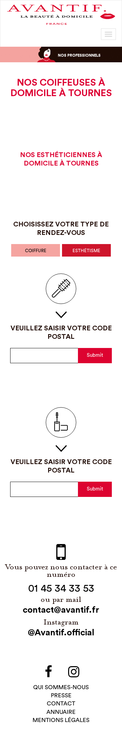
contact (61, 703)
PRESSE (61, 695)
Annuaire (61, 712)
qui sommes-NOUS (61, 687)
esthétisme (86, 250)
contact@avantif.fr (61, 610)
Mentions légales (61, 720)
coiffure (35, 250)
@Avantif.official (61, 632)
